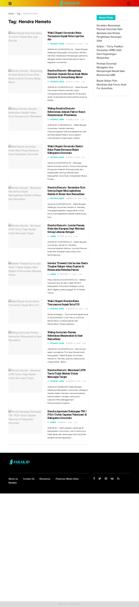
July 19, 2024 (73, 81)
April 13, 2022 (74, 343)
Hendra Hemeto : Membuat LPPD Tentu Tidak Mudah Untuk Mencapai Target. (66, 373)
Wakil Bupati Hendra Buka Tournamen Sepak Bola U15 (63, 302)
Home (11, 13)
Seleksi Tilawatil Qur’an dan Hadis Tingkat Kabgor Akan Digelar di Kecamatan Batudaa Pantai (67, 266)
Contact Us (28, 478)
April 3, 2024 (73, 157)
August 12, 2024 (75, 44)
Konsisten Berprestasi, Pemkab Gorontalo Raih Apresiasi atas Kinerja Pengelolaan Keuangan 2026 (109, 33)
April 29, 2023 (65, 236)
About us (13, 478)
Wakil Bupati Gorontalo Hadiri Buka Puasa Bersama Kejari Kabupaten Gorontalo (65, 149)
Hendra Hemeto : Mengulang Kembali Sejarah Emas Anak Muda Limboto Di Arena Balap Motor (67, 74)
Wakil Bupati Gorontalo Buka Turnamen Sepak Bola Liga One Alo (65, 36)
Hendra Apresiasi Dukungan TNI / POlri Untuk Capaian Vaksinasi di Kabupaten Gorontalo (67, 414)
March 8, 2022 (74, 381)
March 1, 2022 (65, 422)
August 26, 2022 (75, 308)
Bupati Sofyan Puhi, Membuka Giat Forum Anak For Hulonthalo (111, 84)
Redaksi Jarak (57, 44)
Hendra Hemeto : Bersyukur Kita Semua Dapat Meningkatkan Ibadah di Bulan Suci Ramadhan (66, 191)
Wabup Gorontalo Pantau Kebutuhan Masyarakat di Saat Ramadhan (65, 335)
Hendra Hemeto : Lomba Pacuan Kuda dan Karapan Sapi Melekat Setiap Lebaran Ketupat (66, 228)
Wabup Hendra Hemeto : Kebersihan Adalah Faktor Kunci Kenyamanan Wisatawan (66, 112)
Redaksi (12, 482)
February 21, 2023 (67, 274)
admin (53, 236)
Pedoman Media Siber (67, 478)
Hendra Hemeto (30, 13)
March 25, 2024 (74, 198)
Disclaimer (45, 478)
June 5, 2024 (73, 119)
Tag (18, 13)
